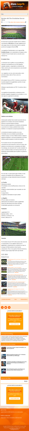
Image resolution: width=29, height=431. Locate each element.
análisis (11, 22)
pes (24, 22)
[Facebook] (2, 308)
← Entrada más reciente (5, 299)
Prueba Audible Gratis (14, 323)
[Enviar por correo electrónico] (2, 254)
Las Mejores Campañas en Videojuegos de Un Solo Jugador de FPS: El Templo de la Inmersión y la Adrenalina (17, 362)
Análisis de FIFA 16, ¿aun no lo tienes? (14, 267)
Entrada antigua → (24, 299)
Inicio (16, 299)
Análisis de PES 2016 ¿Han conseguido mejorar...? (16, 281)
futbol (15, 22)
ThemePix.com (13, 427)
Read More (11, 265)
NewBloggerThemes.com (14, 429)
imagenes (18, 22)
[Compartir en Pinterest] (7, 254)
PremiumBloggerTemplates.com (14, 428)
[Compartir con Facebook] (5, 254)
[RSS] (9, 308)
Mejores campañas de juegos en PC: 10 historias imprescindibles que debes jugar (16, 355)
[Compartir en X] (4, 254)
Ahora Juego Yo (11, 426)
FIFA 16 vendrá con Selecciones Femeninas (15, 274)
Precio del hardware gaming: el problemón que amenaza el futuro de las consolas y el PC (16, 369)
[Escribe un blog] (3, 254)
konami (21, 22)
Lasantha (23, 427)
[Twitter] (5, 308)
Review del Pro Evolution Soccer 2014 (12, 19)
